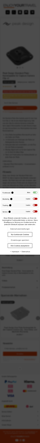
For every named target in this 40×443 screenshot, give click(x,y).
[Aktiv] (35, 192)
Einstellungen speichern (20, 240)
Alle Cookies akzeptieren (20, 246)
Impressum (15, 252)
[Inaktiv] (35, 199)
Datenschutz (25, 252)
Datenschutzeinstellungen (20, 229)
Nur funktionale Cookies (20, 234)
